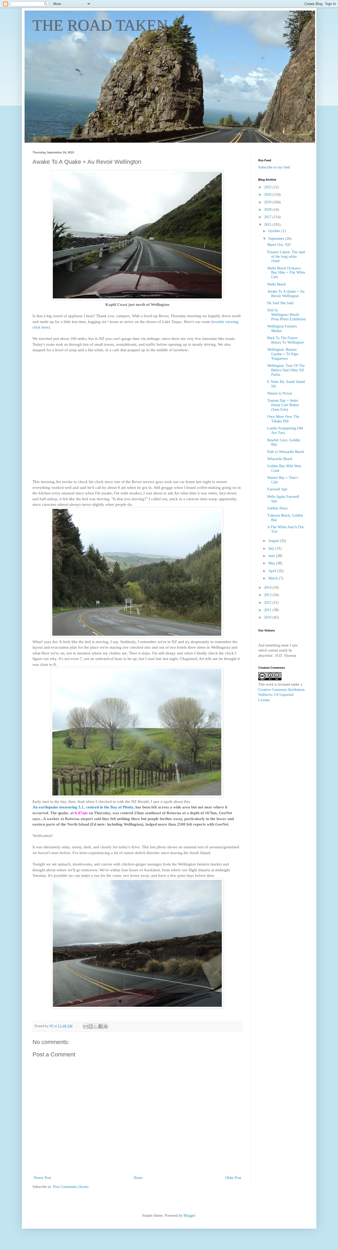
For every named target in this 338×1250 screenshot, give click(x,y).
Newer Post (42, 1178)
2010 (268, 617)
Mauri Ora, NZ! (279, 245)
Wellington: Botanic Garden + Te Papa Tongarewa (282, 354)
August (274, 541)
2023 (268, 187)
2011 (268, 610)
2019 (268, 202)
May (272, 563)
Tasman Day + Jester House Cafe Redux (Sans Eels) (283, 405)
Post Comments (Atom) (70, 1187)
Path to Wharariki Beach (285, 452)
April (272, 571)
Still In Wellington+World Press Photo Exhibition (286, 314)
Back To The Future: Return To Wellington (285, 340)
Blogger (189, 1216)
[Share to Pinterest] (105, 1026)
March (273, 578)
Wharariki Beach (279, 459)
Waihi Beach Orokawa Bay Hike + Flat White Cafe (286, 272)
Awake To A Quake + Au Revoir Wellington (285, 293)
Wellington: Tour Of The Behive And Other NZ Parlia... (286, 370)
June (272, 556)
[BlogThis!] (90, 1026)
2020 (268, 194)
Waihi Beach (276, 284)
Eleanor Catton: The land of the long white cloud (286, 256)
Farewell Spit (277, 489)
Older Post (233, 1178)
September (276, 239)
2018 (268, 210)
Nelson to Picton (279, 393)
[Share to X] (95, 1026)
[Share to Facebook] (100, 1026)
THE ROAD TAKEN (100, 25)
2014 (268, 587)
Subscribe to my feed (274, 167)
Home (138, 1178)
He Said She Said (280, 303)
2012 (268, 603)
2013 (268, 595)
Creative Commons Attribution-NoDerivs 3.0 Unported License (282, 695)
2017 (268, 217)
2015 (268, 225)
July (271, 548)
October (274, 231)
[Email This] (85, 1026)
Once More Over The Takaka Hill (283, 419)
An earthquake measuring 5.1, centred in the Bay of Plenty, (83, 807)
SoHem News (277, 508)
